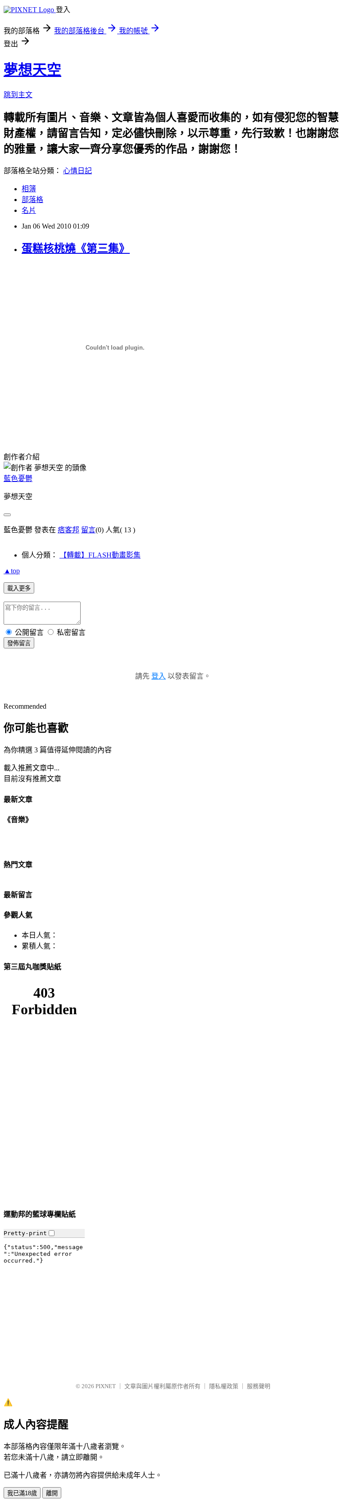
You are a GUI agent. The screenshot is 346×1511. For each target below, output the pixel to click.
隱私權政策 (223, 1386)
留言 (88, 530)
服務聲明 (258, 1386)
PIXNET (106, 1386)
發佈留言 (19, 643)
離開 (52, 1493)
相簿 (29, 189)
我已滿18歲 (22, 1493)
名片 (29, 210)
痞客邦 (68, 530)
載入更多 (19, 588)
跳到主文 (18, 95)
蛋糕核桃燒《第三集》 (76, 248)
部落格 (32, 199)
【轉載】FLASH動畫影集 (100, 555)
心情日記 (77, 171)
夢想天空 (32, 70)
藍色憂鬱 (18, 478)
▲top (12, 571)
